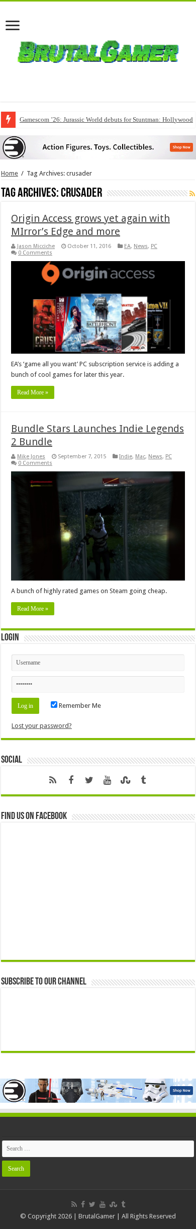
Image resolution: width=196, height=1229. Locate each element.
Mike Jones (31, 456)
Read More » (32, 392)
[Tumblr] (143, 780)
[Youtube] (107, 780)
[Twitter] (89, 780)
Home (9, 173)
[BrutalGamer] (98, 50)
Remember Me (79, 705)
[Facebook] (71, 780)
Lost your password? (42, 725)
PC (154, 246)
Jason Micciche (36, 246)
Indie (125, 456)
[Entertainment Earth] (98, 146)
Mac (140, 456)
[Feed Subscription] (192, 194)
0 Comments (35, 253)
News (141, 246)
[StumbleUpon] (125, 780)
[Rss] (53, 780)
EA (127, 246)
